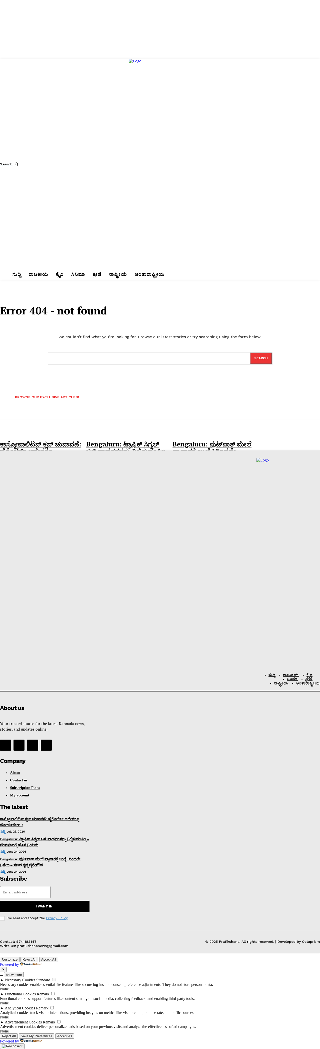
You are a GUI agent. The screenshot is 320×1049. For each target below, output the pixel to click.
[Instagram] (19, 745)
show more (14, 975)
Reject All (29, 959)
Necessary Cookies (20, 980)
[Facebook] (5, 745)
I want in (44, 906)
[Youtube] (46, 745)
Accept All (48, 959)
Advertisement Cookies (23, 1022)
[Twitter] (32, 745)
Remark (43, 994)
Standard (43, 980)
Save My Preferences (36, 1036)
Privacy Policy (57, 918)
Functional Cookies (20, 994)
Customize (10, 959)
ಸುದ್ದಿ (2, 831)
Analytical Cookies (20, 1008)
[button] (10, 164)
